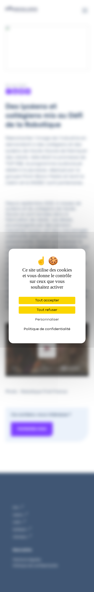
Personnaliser (47, 319)
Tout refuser (47, 310)
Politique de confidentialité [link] (47, 329)
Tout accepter (47, 300)
